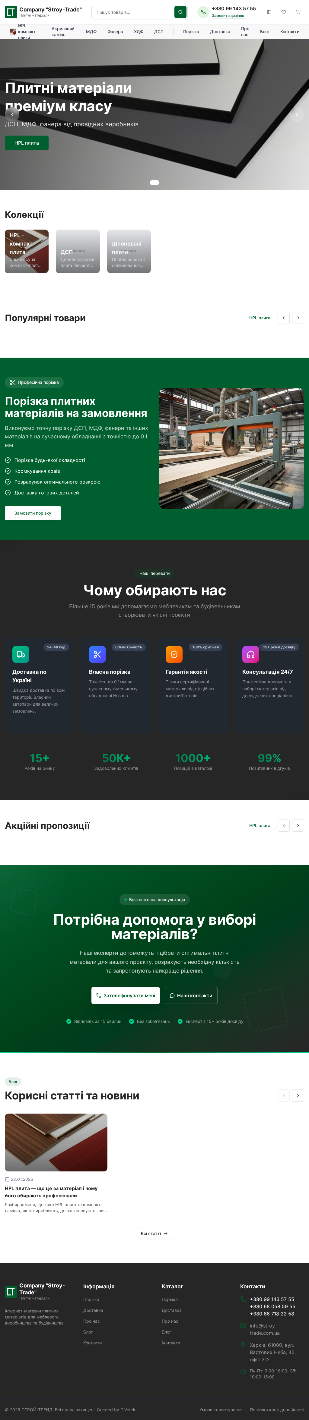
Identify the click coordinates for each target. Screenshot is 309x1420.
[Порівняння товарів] (269, 12)
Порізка (191, 31)
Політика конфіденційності (277, 1409)
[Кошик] (298, 12)
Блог (264, 31)
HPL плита (26, 143)
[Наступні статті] (298, 1095)
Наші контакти (194, 995)
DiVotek (127, 1409)
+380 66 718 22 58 (272, 1314)
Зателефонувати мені (129, 995)
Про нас (245, 31)
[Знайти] (180, 12)
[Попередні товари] (284, 318)
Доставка (220, 31)
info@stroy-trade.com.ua (265, 1329)
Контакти (289, 31)
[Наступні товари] (298, 318)
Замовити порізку (32, 513)
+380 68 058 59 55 (272, 1306)
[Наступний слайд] (297, 114)
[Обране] (284, 12)
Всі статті (151, 1233)
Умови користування (221, 1409)
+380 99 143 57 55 (234, 8)
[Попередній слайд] (12, 114)
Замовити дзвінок (228, 15)
